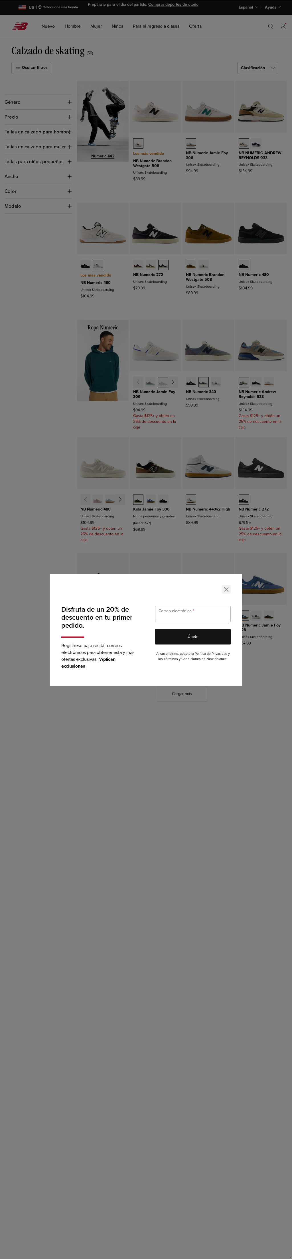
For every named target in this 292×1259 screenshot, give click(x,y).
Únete (193, 636)
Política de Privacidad (211, 654)
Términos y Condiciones (182, 659)
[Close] (226, 589)
